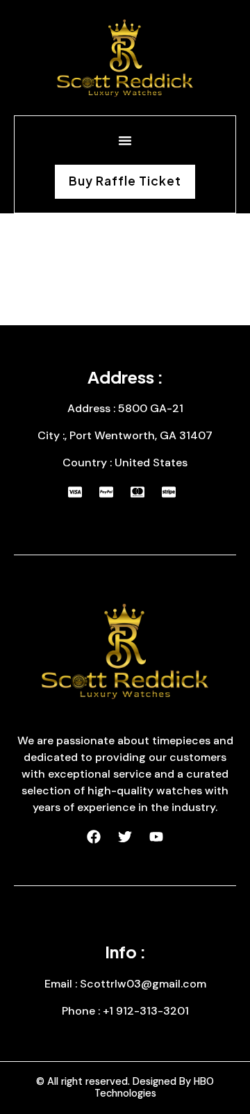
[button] (125, 140)
